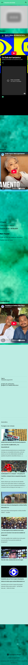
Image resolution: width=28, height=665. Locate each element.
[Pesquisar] (26, 2)
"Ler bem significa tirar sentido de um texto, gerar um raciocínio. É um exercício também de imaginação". (13, 533)
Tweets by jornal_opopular (7, 225)
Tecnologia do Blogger (15, 654)
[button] (3, 63)
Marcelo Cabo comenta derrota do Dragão (12, 559)
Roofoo (18, 657)
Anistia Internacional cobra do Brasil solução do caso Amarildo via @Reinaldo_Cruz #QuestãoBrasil (13, 445)
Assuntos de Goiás (9, 2)
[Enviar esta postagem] (3, 97)
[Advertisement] (14, 132)
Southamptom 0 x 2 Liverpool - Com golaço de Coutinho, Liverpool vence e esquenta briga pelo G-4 (13, 476)
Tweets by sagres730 (6, 380)
